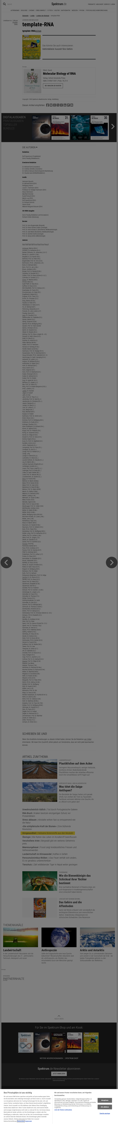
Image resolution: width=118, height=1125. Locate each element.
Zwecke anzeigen (105, 1113)
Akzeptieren (104, 1100)
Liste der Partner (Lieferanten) (63, 1110)
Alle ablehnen (105, 1107)
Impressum (28, 1121)
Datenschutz (21, 1121)
